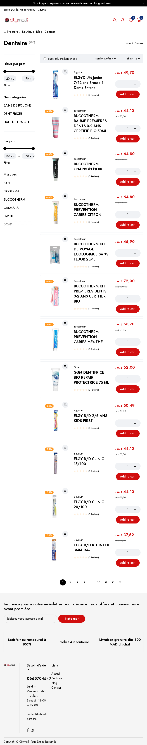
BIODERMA (11, 191)
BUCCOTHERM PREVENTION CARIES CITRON (87, 209)
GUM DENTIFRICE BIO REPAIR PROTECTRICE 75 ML (91, 377)
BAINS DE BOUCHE (17, 105)
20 (98, 582)
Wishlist (133, 17)
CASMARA (11, 208)
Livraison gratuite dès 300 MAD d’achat (120, 642)
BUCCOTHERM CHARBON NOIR (88, 167)
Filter (7, 85)
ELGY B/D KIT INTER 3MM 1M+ (91, 548)
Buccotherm (80, 110)
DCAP (8, 224)
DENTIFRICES (13, 113)
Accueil (55, 674)
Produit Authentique (73, 642)
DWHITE (10, 216)
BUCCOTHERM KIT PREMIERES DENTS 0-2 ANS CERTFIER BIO (90, 294)
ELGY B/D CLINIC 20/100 (89, 504)
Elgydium (78, 72)
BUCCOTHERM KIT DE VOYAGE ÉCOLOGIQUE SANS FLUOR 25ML (91, 252)
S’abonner (72, 619)
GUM (76, 367)
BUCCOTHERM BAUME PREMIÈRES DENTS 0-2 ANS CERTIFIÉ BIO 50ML (90, 123)
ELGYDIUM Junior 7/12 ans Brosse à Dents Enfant (88, 82)
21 (105, 582)
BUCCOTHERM (14, 199)
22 (113, 582)
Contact (56, 688)
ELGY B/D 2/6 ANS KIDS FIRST (90, 418)
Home (128, 43)
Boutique (56, 678)
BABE (7, 183)
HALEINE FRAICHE (17, 122)
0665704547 (39, 678)
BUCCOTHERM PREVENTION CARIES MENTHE (88, 337)
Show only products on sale (62, 58)
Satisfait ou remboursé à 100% (27, 642)
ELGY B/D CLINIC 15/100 (89, 461)
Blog (54, 683)
